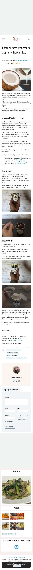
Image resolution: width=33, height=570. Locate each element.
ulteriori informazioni (20, 564)
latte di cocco (18, 350)
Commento (7, 397)
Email (19, 408)
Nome (6, 408)
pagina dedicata (17, 340)
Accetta (17, 566)
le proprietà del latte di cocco (13, 355)
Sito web (7, 415)
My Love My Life (20, 163)
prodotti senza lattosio (21, 358)
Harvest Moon (20, 160)
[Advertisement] (16, 17)
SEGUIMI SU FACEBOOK (9, 534)
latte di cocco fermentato (12, 352)
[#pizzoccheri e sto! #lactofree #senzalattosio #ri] (16, 490)
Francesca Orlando (22, 60)
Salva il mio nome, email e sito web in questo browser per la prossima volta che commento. (16, 418)
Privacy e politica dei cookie (16, 557)
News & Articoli (15, 63)
